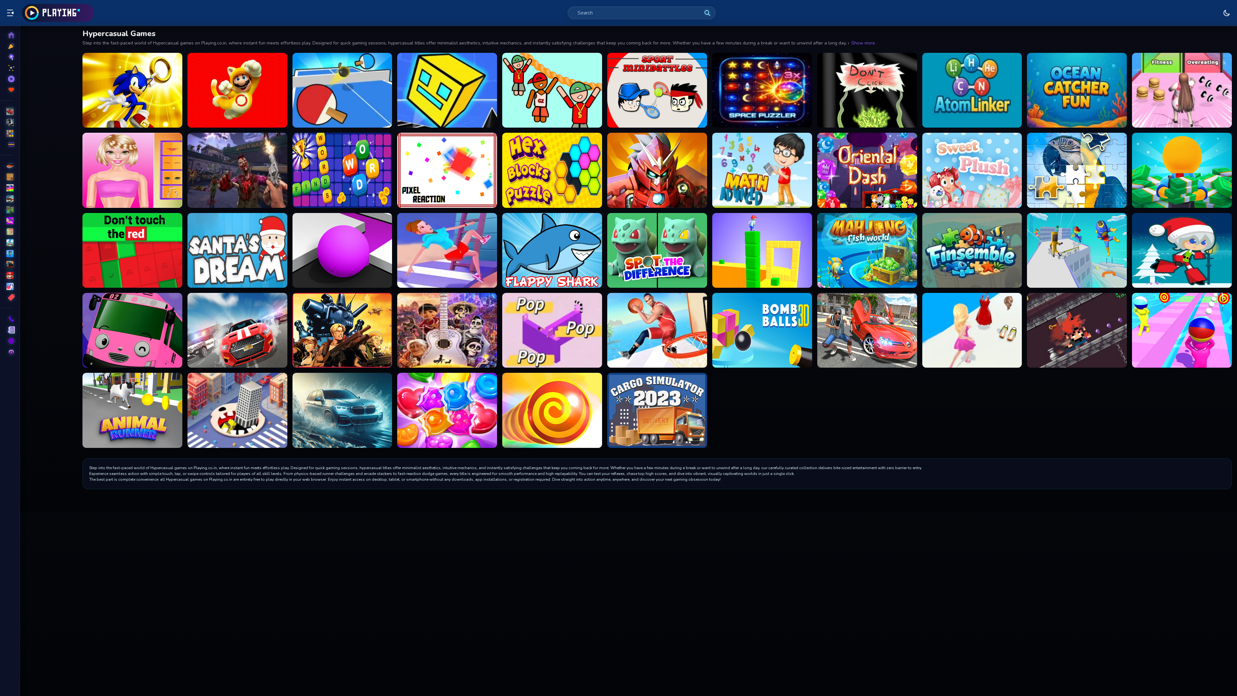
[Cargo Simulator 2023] (657, 410)
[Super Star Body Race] (1182, 90)
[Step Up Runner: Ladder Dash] (447, 250)
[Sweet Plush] (972, 170)
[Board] (6, 242)
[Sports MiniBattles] (657, 90)
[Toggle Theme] (1227, 13)
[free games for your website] (6, 198)
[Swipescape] (1077, 330)
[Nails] (6, 220)
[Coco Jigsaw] (447, 330)
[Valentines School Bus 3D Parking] (132, 330)
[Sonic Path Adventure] (132, 90)
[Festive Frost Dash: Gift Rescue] (1182, 250)
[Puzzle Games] (6, 133)
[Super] (6, 275)
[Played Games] (6, 78)
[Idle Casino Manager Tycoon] (1182, 170)
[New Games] (6, 46)
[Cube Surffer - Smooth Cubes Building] (762, 250)
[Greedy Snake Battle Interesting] (552, 410)
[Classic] (6, 176)
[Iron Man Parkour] (657, 170)
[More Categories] (6, 144)
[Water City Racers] (342, 410)
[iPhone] (6, 187)
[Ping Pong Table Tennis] (342, 90)
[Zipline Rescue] (552, 90)
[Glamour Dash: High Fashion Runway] (972, 330)
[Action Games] (6, 122)
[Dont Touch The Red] (132, 250)
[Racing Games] (6, 111)
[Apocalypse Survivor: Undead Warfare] (237, 170)
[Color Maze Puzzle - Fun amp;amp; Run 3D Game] (342, 250)
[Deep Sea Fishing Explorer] (1077, 90)
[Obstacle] (6, 286)
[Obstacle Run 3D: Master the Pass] (657, 330)
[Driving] (6, 165)
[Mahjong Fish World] (867, 250)
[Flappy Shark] (552, 250)
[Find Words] (342, 170)
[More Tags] (6, 297)
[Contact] (6, 319)
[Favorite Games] (6, 89)
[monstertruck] (6, 264)
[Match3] (6, 231)
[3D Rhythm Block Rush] (447, 90)
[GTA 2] (867, 330)
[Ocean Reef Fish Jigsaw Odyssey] (972, 250)
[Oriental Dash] (867, 170)
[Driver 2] (237, 330)
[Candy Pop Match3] (447, 410)
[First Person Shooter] (6, 209)
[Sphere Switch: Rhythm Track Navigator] (552, 330)
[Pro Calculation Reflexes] (762, 170)
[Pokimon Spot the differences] (657, 250)
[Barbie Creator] (132, 170)
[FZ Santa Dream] (237, 250)
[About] (6, 340)
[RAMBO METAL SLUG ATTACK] (342, 330)
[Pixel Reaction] (447, 170)
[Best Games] (6, 57)
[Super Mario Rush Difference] (237, 90)
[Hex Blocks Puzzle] (552, 170)
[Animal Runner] (132, 410)
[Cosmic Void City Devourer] (237, 410)
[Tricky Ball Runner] (1182, 330)
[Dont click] (867, 90)
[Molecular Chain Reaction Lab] (972, 90)
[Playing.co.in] (58, 13)
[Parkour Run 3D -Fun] (1077, 250)
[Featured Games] (6, 68)
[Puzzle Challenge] (1077, 170)
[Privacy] (6, 351)
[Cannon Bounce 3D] (762, 330)
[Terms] (6, 329)
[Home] (6, 35)
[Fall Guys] (6, 253)
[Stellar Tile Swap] (762, 90)
